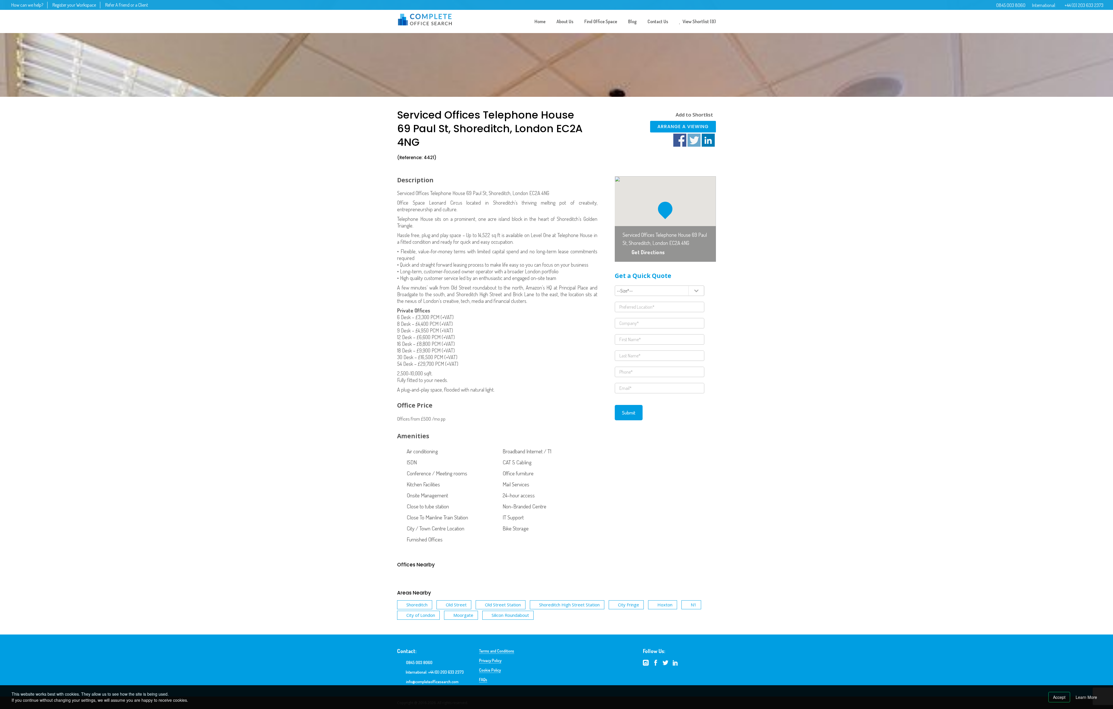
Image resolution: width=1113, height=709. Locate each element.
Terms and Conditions (496, 650)
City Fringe (628, 605)
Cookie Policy (490, 670)
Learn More (1086, 697)
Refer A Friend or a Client (126, 5)
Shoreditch (417, 605)
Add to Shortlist (694, 114)
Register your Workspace (74, 5)
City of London (420, 615)
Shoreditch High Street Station (569, 605)
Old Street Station (503, 605)
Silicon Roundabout (510, 615)
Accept (1059, 697)
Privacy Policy (490, 660)
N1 (693, 605)
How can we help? (27, 5)
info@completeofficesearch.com (432, 681)
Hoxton (664, 605)
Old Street (456, 605)
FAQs (483, 679)
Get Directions (648, 252)
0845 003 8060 (1010, 5)
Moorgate (463, 615)
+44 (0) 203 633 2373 (1084, 5)
